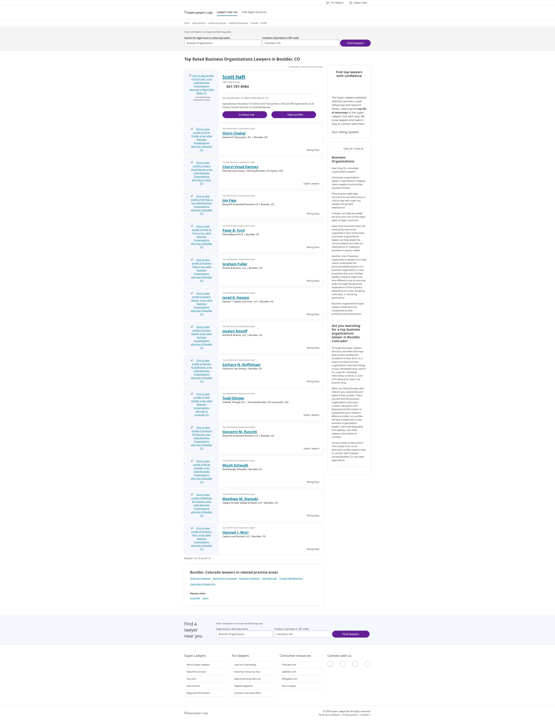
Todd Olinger (233, 398)
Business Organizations (238, 23)
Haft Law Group (231, 82)
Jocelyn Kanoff (234, 331)
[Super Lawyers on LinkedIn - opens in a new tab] (368, 664)
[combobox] (223, 43)
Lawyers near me (227, 12)
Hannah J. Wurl (235, 532)
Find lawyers (355, 43)
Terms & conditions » (330, 714)
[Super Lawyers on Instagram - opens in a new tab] (343, 664)
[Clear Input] (258, 43)
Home (186, 23)
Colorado (254, 23)
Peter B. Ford (233, 230)
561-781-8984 (237, 86)
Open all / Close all (353, 148)
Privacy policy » (351, 714)
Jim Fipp (229, 200)
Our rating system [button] (345, 132)
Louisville (195, 598)
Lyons (205, 598)
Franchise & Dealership (202, 584)
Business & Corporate (217, 23)
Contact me (246, 115)
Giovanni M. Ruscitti (239, 431)
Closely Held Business (291, 578)
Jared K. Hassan (235, 297)
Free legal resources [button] (254, 12)
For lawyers (240, 656)
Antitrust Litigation (200, 578)
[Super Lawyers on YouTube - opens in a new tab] (355, 664)
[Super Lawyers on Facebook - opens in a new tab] (330, 664)
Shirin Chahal (234, 133)
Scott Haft (233, 77)
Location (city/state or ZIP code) (280, 37)
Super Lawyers (195, 656)
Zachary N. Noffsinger (241, 364)
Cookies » (365, 714)
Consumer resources (295, 656)
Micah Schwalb (235, 465)
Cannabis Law (269, 578)
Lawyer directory (199, 23)
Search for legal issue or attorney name (207, 37)
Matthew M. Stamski (240, 498)
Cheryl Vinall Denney (240, 166)
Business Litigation (249, 578)
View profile (295, 115)
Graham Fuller (234, 263)
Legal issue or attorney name (232, 628)
